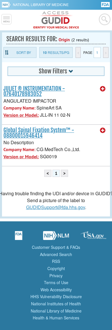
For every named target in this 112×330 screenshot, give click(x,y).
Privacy (56, 275)
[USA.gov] (93, 237)
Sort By (23, 52)
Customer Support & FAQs (56, 247)
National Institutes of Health (56, 303)
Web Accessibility (56, 289)
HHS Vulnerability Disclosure (56, 296)
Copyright (56, 268)
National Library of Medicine (41, 4)
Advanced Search (56, 254)
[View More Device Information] (103, 89)
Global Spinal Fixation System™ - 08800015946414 (38, 133)
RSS (56, 261)
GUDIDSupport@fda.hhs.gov (55, 207)
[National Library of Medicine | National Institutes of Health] (56, 237)
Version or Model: (21, 115)
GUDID (56, 20)
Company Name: (19, 108)
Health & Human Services (56, 318)
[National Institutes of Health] (7, 5)
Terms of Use (56, 282)
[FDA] (106, 4)
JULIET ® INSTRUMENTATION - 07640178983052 (34, 91)
